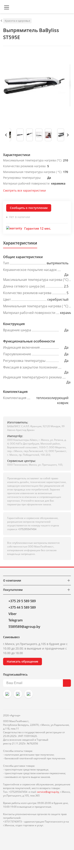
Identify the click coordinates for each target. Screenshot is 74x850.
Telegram (15, 620)
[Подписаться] (67, 683)
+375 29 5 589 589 (22, 601)
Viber (12, 614)
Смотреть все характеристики (24, 190)
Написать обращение (22, 661)
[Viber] (18, 694)
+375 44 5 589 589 (22, 607)
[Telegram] (28, 694)
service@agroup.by (48, 792)
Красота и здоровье (17, 21)
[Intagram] (7, 694)
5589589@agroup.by (24, 626)
